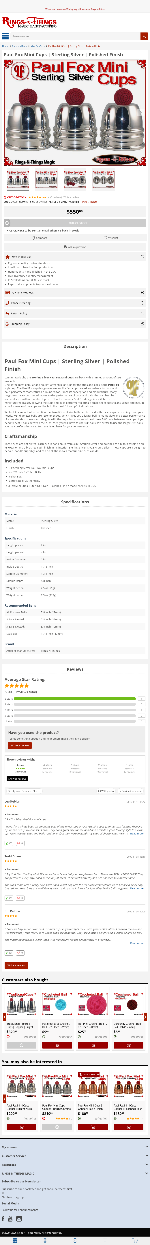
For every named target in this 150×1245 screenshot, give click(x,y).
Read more (137, 833)
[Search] (144, 36)
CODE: (7, 201)
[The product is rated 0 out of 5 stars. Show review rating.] (32, 1037)
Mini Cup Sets (38, 46)
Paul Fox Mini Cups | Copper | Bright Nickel (20, 1107)
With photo (107, 791)
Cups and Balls (19, 46)
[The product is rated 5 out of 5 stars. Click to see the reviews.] (35, 197)
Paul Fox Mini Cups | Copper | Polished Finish (128, 1107)
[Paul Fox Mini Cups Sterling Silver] (75, 112)
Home (5, 46)
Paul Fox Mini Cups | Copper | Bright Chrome (56, 1107)
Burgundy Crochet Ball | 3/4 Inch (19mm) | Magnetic (94, 1027)
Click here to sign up (13, 1197)
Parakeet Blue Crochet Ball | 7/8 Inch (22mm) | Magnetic (23, 1027)
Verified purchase (132, 791)
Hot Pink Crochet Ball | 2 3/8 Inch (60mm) (59, 1025)
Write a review (71, 197)
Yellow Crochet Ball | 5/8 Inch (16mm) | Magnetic (130, 1025)
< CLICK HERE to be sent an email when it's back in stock (43, 230)
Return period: (28, 201)
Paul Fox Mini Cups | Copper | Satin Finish (90, 1107)
